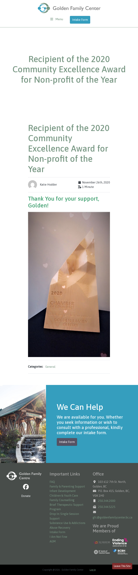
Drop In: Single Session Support (64, 516)
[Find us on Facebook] (26, 487)
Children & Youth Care (64, 495)
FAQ (52, 481)
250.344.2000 (106, 500)
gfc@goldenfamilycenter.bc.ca (112, 517)
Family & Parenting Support (67, 486)
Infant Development (63, 490)
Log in (93, 570)
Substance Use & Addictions (67, 523)
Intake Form (80, 19)
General (50, 366)
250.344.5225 (106, 506)
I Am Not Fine (58, 536)
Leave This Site (122, 566)
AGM (53, 541)
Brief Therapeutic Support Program (66, 507)
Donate (26, 496)
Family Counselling (62, 500)
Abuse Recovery (60, 527)
